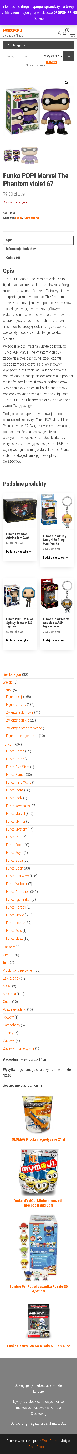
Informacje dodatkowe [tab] (22, 249)
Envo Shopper (38, 1447)
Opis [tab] (9, 240)
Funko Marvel (31, 217)
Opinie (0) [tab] (13, 258)
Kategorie (18, 45)
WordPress (50, 1441)
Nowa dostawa (37, 64)
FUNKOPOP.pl (12, 30)
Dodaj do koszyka (17, 551)
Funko (18, 217)
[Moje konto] (59, 33)
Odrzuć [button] (39, 18)
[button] (66, 82)
